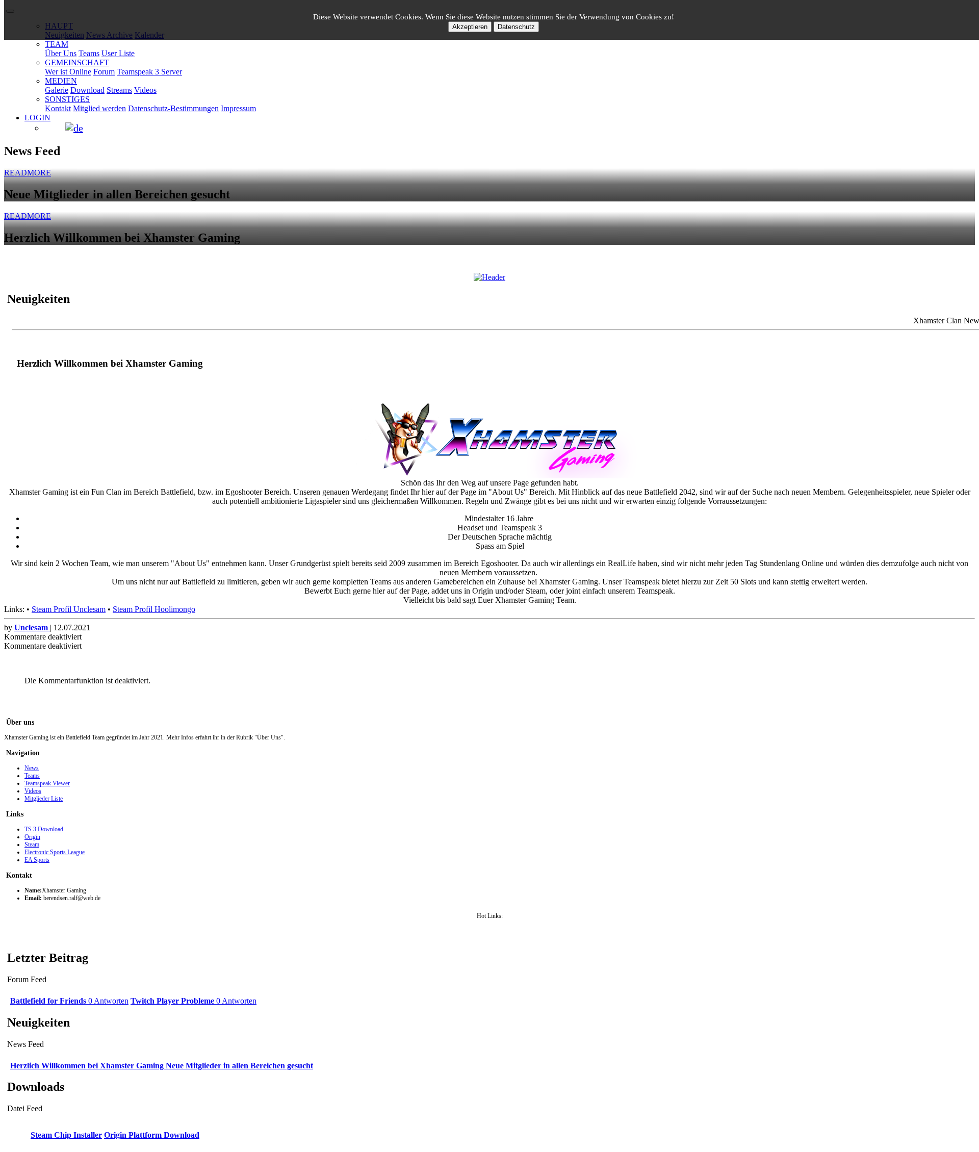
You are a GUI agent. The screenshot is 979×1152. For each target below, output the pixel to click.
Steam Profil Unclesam (69, 609)
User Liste (118, 53)
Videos (145, 90)
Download (87, 90)
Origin (32, 836)
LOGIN (37, 117)
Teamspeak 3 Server (149, 71)
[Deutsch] (74, 128)
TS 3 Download (43, 829)
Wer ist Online (68, 71)
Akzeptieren (469, 27)
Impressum (238, 108)
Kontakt (58, 108)
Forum (104, 71)
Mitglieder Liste (43, 798)
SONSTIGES (67, 99)
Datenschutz (516, 27)
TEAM (56, 44)
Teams (89, 53)
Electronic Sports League (54, 852)
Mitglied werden (99, 108)
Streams (119, 90)
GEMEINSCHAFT (77, 62)
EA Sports (36, 859)
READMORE (27, 172)
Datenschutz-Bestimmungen (173, 108)
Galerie (56, 90)
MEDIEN (61, 80)
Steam (31, 844)
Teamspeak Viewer (47, 783)
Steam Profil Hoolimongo (154, 609)
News (31, 768)
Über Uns (60, 53)
